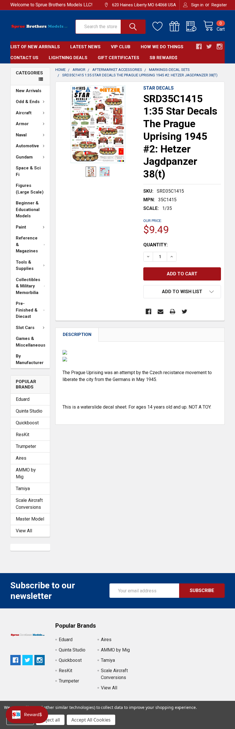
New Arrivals (28, 90)
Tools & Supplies (25, 265)
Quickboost (27, 423)
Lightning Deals (68, 57)
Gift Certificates (118, 57)
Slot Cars (25, 327)
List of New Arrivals (35, 46)
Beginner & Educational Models (28, 209)
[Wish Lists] (160, 26)
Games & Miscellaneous (30, 342)
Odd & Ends (28, 101)
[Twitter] (184, 311)
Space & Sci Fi (28, 171)
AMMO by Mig (26, 473)
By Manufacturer (30, 359)
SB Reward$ (163, 57)
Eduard (23, 399)
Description (77, 334)
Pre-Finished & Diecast (27, 310)
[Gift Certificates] (177, 26)
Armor (22, 123)
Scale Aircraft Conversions (29, 504)
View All (24, 530)
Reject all (50, 720)
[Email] (160, 311)
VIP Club (120, 46)
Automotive (27, 145)
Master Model (30, 519)
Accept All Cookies (91, 720)
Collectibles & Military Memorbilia (28, 286)
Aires (21, 458)
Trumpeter (26, 446)
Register (219, 4)
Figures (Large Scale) (30, 189)
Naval (21, 135)
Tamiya (23, 488)
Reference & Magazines (27, 244)
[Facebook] (148, 311)
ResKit (22, 434)
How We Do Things (162, 46)
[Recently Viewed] (194, 26)
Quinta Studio (29, 411)
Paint (21, 227)
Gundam (24, 157)
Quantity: (155, 244)
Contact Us (24, 57)
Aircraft (24, 112)
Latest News (85, 46)
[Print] (172, 311)
